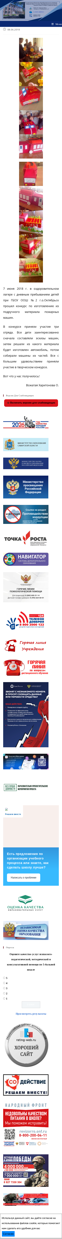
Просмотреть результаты (31, 1013)
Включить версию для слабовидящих (32, 402)
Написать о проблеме (23, 877)
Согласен (8, 1234)
